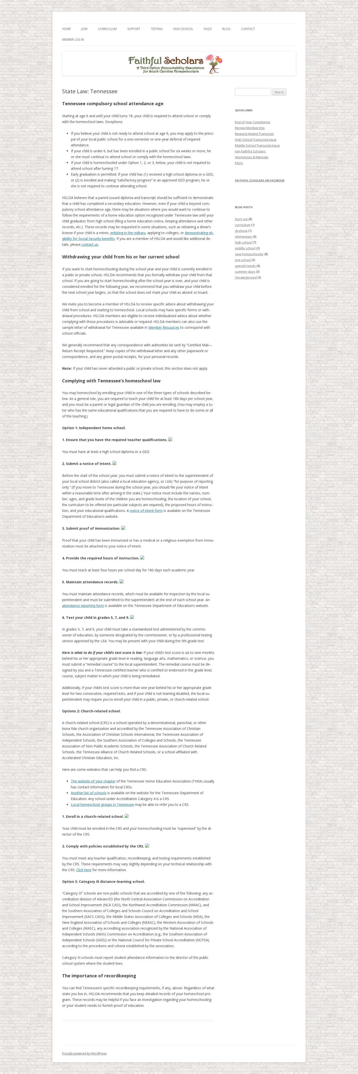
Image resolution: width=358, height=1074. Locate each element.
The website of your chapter (93, 781)
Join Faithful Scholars (250, 151)
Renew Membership (250, 128)
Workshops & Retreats (251, 157)
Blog (226, 29)
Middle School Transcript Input (257, 145)
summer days (245, 271)
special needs (245, 266)
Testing (156, 29)
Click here (83, 869)
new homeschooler (249, 254)
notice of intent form (146, 510)
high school (243, 242)
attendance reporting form (83, 605)
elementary (243, 236)
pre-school (243, 260)
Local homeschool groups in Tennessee (102, 804)
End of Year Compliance (252, 122)
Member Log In (73, 40)
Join (84, 29)
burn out (241, 219)
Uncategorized (246, 277)
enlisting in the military (127, 232)
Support (133, 29)
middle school (245, 248)
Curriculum (107, 29)
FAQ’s (208, 29)
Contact (248, 29)
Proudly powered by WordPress (84, 1053)
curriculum (242, 225)
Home (66, 29)
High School (183, 29)
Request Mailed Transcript (254, 134)
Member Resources (163, 327)
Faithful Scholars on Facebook (259, 180)
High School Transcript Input (255, 139)
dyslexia (241, 230)
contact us (89, 244)
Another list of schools (88, 793)
